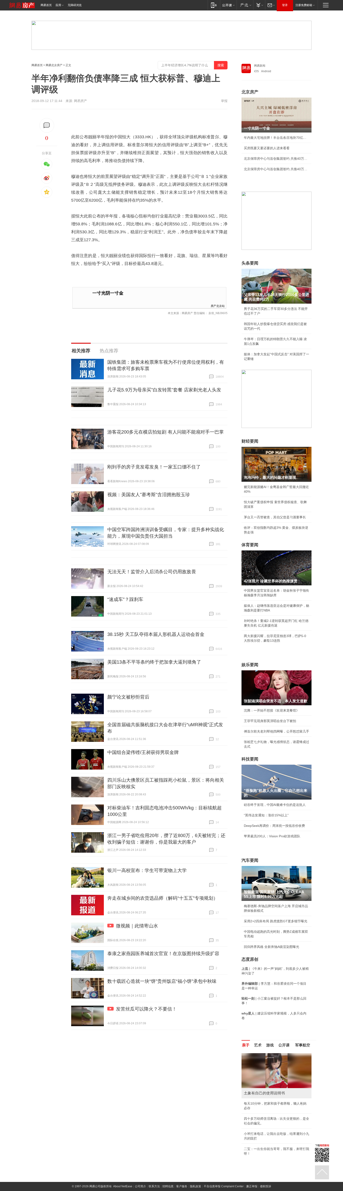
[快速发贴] (46, 125)
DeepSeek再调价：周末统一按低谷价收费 (274, 826)
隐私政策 (195, 1186)
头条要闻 (250, 263)
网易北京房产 (54, 65)
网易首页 (46, 5)
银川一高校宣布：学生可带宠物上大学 (147, 870)
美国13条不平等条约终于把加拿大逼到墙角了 (154, 662)
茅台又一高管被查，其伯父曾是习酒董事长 (275, 517)
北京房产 (250, 92)
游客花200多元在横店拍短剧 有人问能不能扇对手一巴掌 (165, 431)
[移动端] (214, 5)
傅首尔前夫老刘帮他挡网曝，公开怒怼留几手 (276, 731)
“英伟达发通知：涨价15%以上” (266, 815)
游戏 (270, 1045)
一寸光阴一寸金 (107, 293)
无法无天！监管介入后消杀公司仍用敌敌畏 (151, 571)
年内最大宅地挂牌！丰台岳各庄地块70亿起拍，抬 (276, 137)
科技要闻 (250, 759)
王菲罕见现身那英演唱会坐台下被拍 (270, 721)
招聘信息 (168, 1186)
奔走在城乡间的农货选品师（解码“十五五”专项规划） (162, 898)
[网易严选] (245, 5)
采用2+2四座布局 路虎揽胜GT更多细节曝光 (275, 921)
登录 (285, 5)
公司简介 (140, 1186)
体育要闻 (250, 545)
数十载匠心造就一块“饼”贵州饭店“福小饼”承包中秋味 (162, 981)
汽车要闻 (250, 860)
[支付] (259, 5)
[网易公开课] (228, 5)
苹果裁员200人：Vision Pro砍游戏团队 (272, 836)
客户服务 (181, 1186)
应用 (58, 5)
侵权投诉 (265, 1186)
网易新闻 (259, 65)
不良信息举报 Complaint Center (224, 1186)
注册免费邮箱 (303, 5)
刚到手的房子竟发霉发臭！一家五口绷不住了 (154, 466)
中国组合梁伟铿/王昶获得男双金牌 (143, 752)
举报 (224, 100)
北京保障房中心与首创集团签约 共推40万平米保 (276, 158)
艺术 (258, 1045)
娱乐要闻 (250, 664)
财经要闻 (250, 441)
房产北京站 (218, 306)
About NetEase (122, 1186)
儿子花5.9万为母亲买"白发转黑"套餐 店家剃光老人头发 (164, 389)
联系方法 (154, 1186)
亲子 (245, 1045)
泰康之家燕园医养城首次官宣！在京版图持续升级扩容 (163, 953)
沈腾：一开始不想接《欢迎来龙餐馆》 (271, 710)
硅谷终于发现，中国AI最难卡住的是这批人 (275, 805)
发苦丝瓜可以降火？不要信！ (146, 1008)
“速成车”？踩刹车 (125, 599)
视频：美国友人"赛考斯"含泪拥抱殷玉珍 (148, 494)
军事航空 (302, 1045)
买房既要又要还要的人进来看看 (267, 148)
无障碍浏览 (75, 5)
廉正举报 (251, 1186)
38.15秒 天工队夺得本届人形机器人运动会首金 (155, 634)
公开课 (284, 1045)
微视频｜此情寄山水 (137, 925)
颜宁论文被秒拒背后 (128, 696)
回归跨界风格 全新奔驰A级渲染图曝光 (271, 947)
